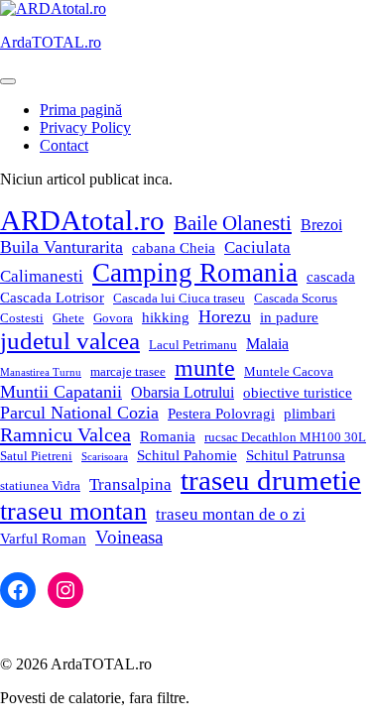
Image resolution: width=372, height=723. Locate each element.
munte (205, 368)
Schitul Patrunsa (295, 455)
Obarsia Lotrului (182, 392)
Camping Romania (195, 273)
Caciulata (257, 247)
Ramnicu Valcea (65, 434)
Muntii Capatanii (61, 392)
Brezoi (321, 224)
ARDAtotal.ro (82, 220)
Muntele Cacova (288, 371)
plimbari (309, 414)
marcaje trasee (128, 371)
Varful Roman (43, 538)
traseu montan (73, 511)
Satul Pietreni (36, 455)
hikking (165, 317)
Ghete (68, 317)
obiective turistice (297, 393)
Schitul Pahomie (187, 455)
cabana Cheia (173, 248)
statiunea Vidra (40, 485)
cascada (331, 277)
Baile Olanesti (233, 223)
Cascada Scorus (295, 298)
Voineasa (129, 537)
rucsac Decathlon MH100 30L (285, 436)
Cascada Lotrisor (52, 297)
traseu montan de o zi (231, 514)
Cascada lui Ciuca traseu (179, 298)
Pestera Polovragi (221, 414)
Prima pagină (81, 109)
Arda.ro (50, 42)
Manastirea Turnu (40, 372)
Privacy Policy (85, 127)
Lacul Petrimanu (193, 344)
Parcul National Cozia (79, 412)
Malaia (267, 343)
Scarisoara (104, 456)
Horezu (224, 316)
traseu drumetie (271, 480)
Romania (167, 436)
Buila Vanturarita (61, 247)
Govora (113, 317)
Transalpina (130, 484)
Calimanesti (41, 276)
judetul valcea (70, 340)
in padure (289, 317)
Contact (64, 145)
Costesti (22, 317)
